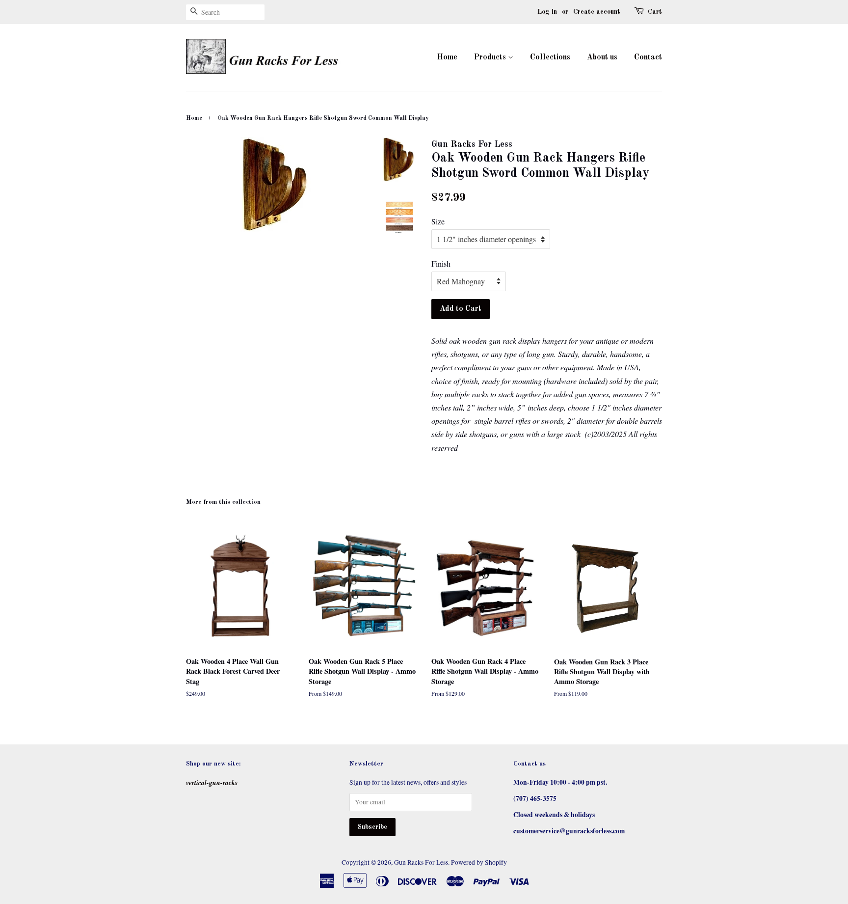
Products (491, 57)
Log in (547, 11)
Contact (648, 57)
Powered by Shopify (479, 862)
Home (447, 57)
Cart (655, 11)
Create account (596, 11)
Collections (550, 57)
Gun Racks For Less (421, 862)
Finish (440, 263)
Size (438, 221)
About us (602, 57)
